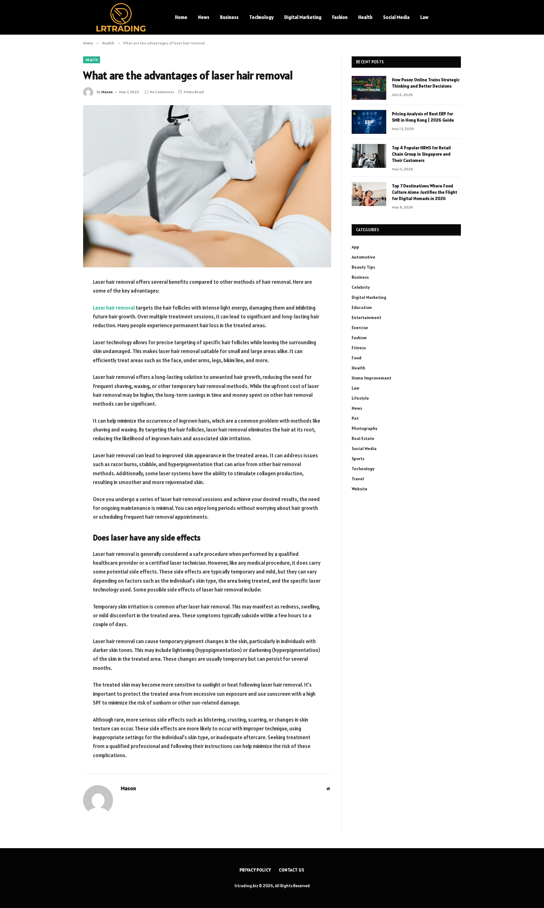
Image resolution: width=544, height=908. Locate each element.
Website (359, 489)
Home (181, 17)
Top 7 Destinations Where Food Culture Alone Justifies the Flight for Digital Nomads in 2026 (424, 192)
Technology (261, 17)
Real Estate (363, 438)
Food (356, 358)
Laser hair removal (114, 307)
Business (229, 17)
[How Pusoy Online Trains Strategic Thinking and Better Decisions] (369, 88)
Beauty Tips (363, 267)
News (203, 17)
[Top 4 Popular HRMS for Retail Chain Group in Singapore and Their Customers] (369, 156)
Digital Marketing (302, 17)
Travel (358, 479)
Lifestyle (360, 398)
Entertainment (366, 317)
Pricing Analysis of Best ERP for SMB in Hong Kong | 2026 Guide (423, 117)
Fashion (340, 17)
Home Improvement (371, 378)
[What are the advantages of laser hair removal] (207, 186)
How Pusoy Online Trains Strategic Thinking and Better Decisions (426, 83)
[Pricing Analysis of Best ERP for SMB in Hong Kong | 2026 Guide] (369, 122)
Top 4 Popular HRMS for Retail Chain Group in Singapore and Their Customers (421, 154)
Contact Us (291, 870)
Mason (107, 91)
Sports (358, 458)
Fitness (359, 348)
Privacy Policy (255, 870)
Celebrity (361, 287)
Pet (355, 418)
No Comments (162, 91)
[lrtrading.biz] (121, 17)
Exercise (360, 327)
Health (365, 17)
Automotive (363, 257)
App (355, 247)
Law (424, 17)
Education (362, 307)
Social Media (396, 17)
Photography (364, 428)
